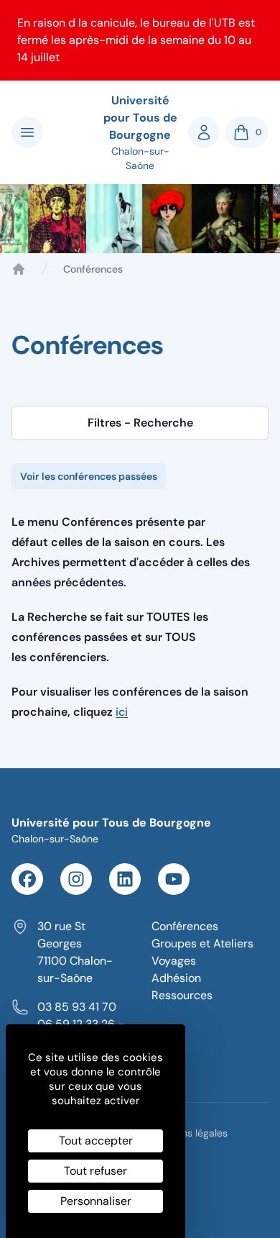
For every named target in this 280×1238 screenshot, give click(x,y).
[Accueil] (18, 269)
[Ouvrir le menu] (27, 132)
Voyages (173, 960)
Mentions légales (189, 1133)
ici (122, 711)
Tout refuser (95, 1170)
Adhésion (176, 978)
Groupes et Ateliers (202, 943)
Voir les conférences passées (88, 476)
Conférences (184, 926)
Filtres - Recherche (140, 422)
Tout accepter (96, 1140)
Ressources (182, 995)
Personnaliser (95, 1201)
